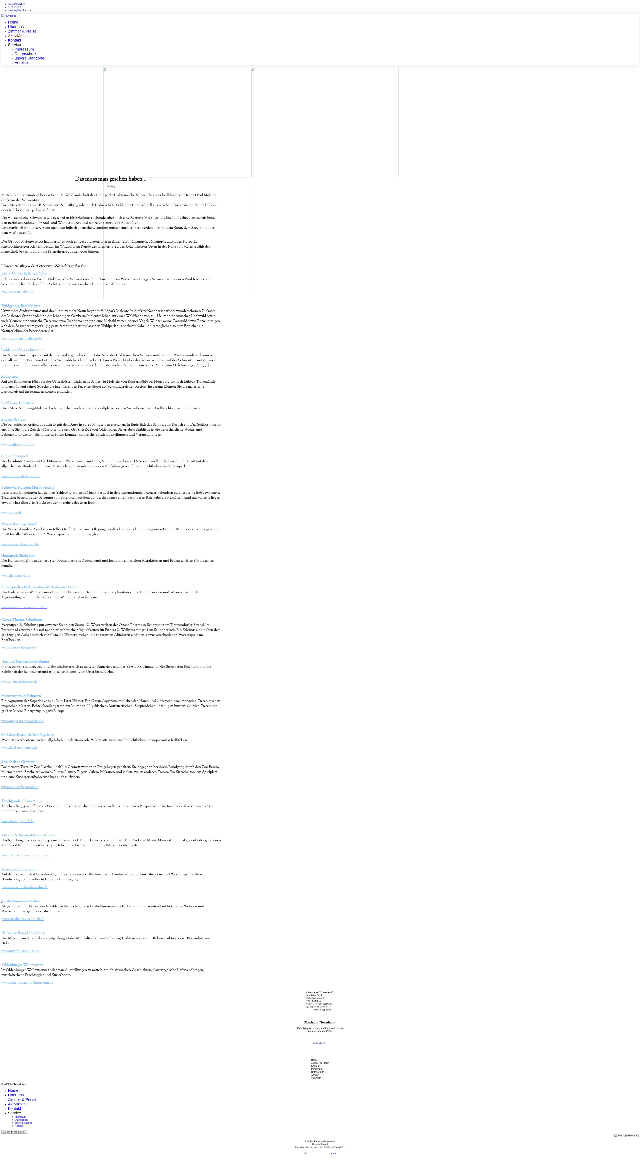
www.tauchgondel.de (17, 821)
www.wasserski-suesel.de (20, 544)
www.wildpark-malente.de (22, 338)
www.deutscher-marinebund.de (25, 855)
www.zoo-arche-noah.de (19, 787)
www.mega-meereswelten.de (22, 721)
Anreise (21, 63)
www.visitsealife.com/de (19, 681)
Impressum (24, 49)
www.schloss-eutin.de (17, 444)
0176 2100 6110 (16, 7)
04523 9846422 (16, 4)
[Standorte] (320, 1154)
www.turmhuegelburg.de (20, 950)
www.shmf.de (11, 512)
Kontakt (14, 40)
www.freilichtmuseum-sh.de (23, 919)
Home (13, 22)
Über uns (16, 27)
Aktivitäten (17, 36)
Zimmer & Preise (22, 31)
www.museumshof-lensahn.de (25, 887)
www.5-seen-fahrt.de (17, 291)
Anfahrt (315, 1074)
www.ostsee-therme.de (19, 647)
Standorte (316, 1077)
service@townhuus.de (19, 10)
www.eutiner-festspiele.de (20, 476)
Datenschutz (25, 54)
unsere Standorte (29, 58)
